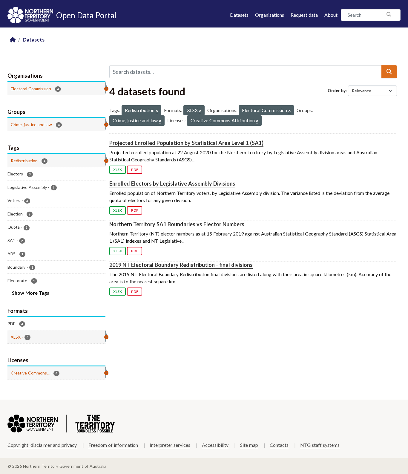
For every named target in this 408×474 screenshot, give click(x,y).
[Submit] (389, 71)
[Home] (13, 39)
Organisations (269, 15)
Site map (249, 445)
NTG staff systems (320, 445)
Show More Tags (30, 293)
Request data (304, 15)
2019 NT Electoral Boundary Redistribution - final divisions (181, 265)
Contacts (279, 445)
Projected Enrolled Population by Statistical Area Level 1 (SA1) (186, 143)
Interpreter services (170, 445)
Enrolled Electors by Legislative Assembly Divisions (172, 183)
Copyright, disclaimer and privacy (42, 445)
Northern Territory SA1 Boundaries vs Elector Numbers (176, 224)
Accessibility (215, 445)
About (331, 15)
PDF (134, 169)
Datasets (239, 15)
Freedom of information (113, 445)
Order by (337, 90)
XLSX (117, 169)
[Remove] (157, 111)
